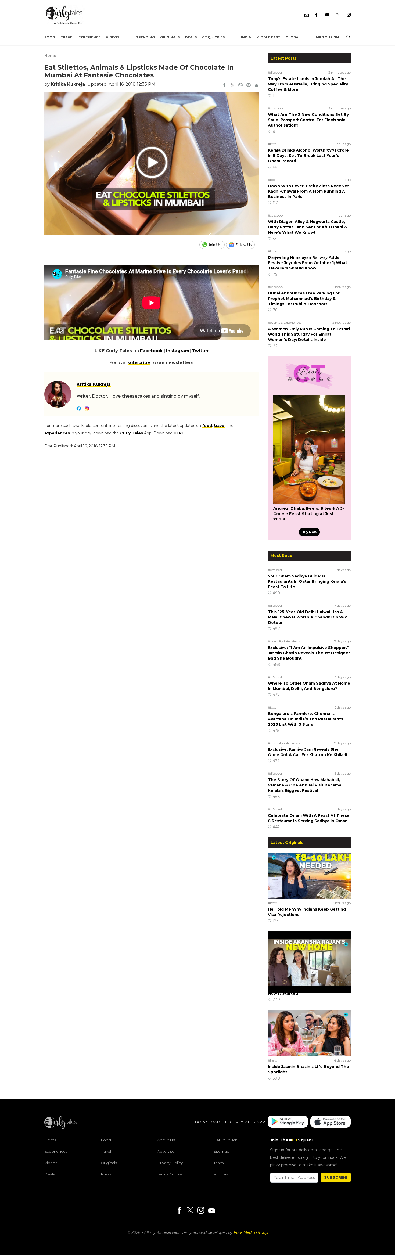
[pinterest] (248, 85)
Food (49, 37)
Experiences (55, 1151)
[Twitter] (338, 15)
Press (106, 1174)
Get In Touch (226, 1140)
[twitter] (232, 85)
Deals (191, 37)
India (246, 37)
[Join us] (212, 245)
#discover (275, 72)
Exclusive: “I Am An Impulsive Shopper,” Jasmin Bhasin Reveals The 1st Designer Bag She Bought (309, 653)
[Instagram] (349, 15)
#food (272, 144)
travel (219, 425)
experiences (57, 433)
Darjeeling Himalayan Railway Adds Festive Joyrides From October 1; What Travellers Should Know (307, 263)
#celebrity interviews (284, 641)
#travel (273, 251)
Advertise (165, 1151)
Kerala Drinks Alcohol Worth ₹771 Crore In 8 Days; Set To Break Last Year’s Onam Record (308, 155)
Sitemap (221, 1151)
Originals (170, 37)
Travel (67, 37)
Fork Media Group (251, 1232)
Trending (145, 37)
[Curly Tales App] (288, 1122)
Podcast (221, 1174)
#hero (272, 903)
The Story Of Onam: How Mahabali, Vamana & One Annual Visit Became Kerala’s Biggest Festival (305, 785)
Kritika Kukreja (68, 84)
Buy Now (309, 532)
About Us (166, 1140)
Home (50, 55)
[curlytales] (60, 1127)
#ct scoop (275, 108)
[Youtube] (327, 15)
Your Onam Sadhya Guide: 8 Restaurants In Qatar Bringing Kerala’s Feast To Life (307, 581)
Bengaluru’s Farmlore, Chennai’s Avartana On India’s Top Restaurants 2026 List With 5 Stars (305, 719)
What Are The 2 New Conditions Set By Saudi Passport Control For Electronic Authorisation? (308, 120)
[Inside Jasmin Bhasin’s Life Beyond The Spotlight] (309, 1033)
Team (219, 1162)
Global (293, 37)
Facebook (151, 350)
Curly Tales (131, 433)
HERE (179, 433)
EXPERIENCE (89, 37)
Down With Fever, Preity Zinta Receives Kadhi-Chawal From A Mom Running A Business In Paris (308, 191)
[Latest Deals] (309, 389)
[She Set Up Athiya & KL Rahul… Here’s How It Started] (309, 954)
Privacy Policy (170, 1162)
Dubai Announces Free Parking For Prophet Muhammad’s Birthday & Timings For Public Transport (304, 298)
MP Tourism (327, 37)
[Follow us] (242, 245)
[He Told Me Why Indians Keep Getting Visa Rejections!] (309, 876)
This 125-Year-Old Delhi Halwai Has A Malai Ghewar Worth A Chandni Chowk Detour (307, 617)
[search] (346, 37)
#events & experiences (284, 323)
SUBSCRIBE (335, 1177)
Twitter (200, 350)
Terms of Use (169, 1174)
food (207, 425)
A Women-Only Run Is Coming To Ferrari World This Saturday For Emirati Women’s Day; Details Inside (309, 334)
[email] (256, 85)
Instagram (177, 350)
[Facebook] (316, 15)
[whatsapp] (240, 85)
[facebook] (224, 85)
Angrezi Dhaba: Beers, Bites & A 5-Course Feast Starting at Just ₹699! (308, 514)
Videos (112, 37)
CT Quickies (213, 37)
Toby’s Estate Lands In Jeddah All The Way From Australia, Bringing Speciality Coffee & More (308, 84)
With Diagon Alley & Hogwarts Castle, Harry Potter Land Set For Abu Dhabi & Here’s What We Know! (307, 227)
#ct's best (275, 570)
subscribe (139, 362)
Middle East (268, 37)
